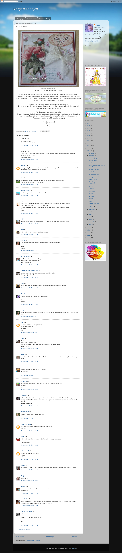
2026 (89, 123)
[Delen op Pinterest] (48, 131)
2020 (89, 138)
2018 (89, 143)
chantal (23, 486)
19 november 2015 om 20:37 (29, 406)
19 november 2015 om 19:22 (29, 375)
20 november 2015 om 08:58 (29, 470)
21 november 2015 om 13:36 (29, 505)
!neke (22, 338)
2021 (89, 136)
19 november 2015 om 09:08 (29, 195)
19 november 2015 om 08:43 (29, 172)
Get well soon (93, 179)
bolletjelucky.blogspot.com (29, 270)
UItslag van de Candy (95, 177)
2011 (89, 235)
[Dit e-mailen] (41, 131)
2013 (89, 230)
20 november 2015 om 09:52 (29, 480)
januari (91, 224)
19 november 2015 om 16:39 (29, 348)
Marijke (23, 476)
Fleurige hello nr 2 (94, 160)
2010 (89, 237)
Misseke (23, 294)
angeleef (23, 201)
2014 (89, 227)
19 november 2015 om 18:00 (29, 361)
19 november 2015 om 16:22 (29, 332)
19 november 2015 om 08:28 (29, 159)
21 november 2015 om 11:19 (29, 493)
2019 (89, 141)
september (92, 209)
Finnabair (91, 193)
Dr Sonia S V (25, 451)
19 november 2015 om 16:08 (29, 304)
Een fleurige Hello (94, 169)
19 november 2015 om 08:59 (29, 184)
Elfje (22, 322)
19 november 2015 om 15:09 (29, 288)
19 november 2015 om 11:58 (29, 224)
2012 (89, 232)
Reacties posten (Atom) (33, 540)
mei (90, 214)
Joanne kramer (25, 190)
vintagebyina (25, 411)
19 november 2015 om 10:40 (29, 213)
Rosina (23, 240)
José (22, 229)
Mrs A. (23, 354)
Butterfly (91, 201)
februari (91, 222)
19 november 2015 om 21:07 (29, 418)
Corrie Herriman (26, 424)
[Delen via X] (45, 131)
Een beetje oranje (94, 174)
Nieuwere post (22, 537)
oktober (91, 207)
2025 (89, 126)
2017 (89, 146)
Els (22, 178)
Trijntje (23, 219)
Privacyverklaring (44, 19)
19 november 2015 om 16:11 (29, 316)
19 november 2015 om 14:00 (29, 265)
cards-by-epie (25, 256)
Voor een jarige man (95, 158)
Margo (98, 25)
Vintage (91, 198)
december (92, 153)
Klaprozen (92, 191)
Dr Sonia (23, 457)
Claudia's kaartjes (26, 511)
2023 (89, 130)
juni (90, 212)
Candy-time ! (92, 172)
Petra (22, 367)
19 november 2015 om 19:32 (29, 389)
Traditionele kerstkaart (95, 163)
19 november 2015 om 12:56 (29, 234)
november (92, 155)
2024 (89, 128)
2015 (89, 151)
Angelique (24, 395)
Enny (22, 310)
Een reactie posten (24, 529)
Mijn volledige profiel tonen (93, 41)
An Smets (24, 381)
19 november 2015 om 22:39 (29, 431)
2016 (89, 148)
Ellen (22, 283)
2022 (89, 133)
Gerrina (23, 465)
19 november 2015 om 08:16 (29, 145)
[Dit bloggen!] (43, 131)
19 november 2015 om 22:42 (29, 445)
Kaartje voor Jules (94, 203)
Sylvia (23, 436)
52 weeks (91, 188)
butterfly (91, 186)
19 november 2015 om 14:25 (29, 277)
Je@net (23, 165)
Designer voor (31, 19)
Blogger (74, 548)
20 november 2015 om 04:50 (29, 459)
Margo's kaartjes (25, 9)
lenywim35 (24, 499)
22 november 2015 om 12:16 (29, 525)
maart (91, 219)
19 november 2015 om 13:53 (29, 250)
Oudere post (76, 537)
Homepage (20, 19)
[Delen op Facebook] (47, 131)
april (90, 217)
